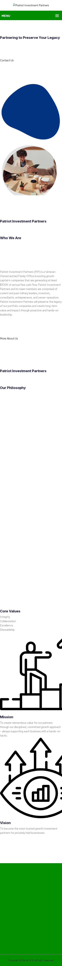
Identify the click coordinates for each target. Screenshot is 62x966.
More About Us (9, 338)
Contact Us (7, 60)
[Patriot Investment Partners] (31, 5)
